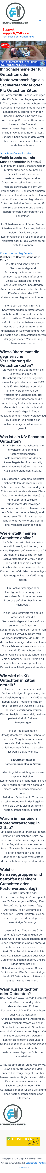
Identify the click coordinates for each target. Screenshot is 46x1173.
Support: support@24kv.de (16, 31)
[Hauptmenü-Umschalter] (40, 20)
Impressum (24, 1167)
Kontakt (42, 1163)
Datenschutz (31, 1163)
